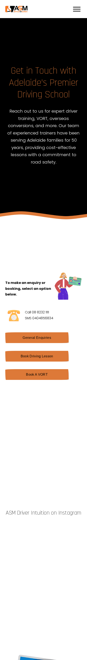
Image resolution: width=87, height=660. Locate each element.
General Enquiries (37, 337)
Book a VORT (37, 374)
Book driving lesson (37, 356)
